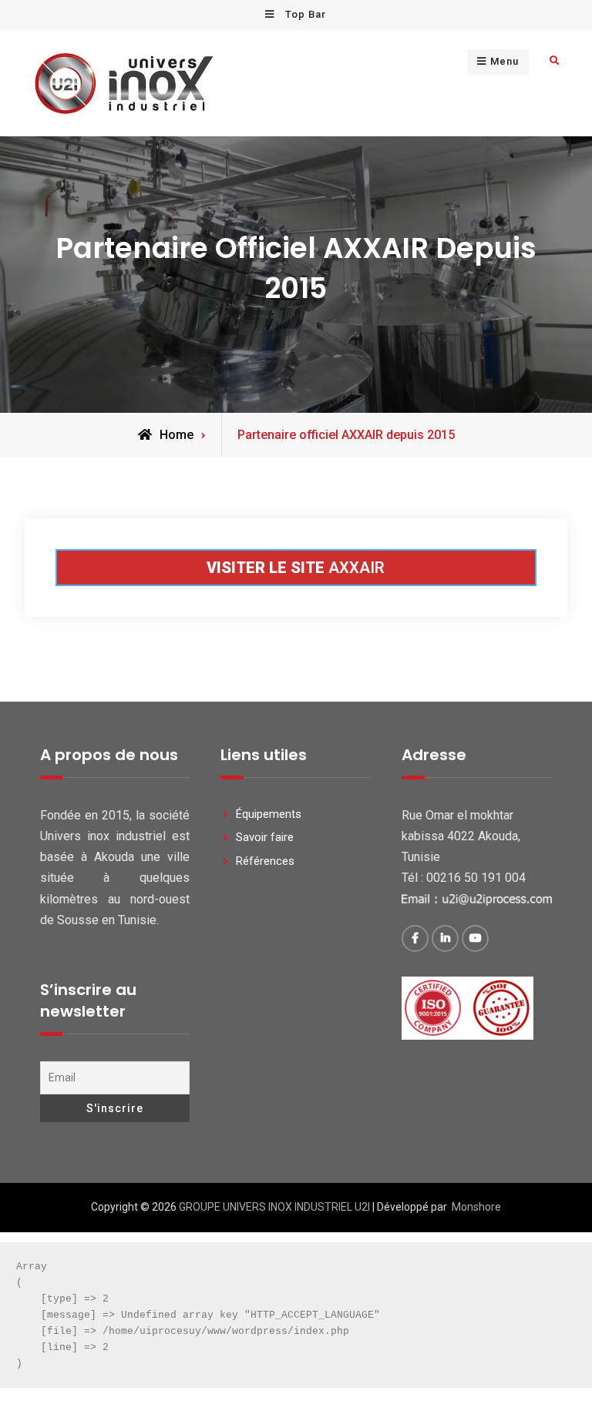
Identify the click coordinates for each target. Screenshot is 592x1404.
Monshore (476, 1207)
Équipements (268, 814)
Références (265, 861)
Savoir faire (265, 837)
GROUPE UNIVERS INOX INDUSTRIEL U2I (274, 1207)
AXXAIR (296, 567)
